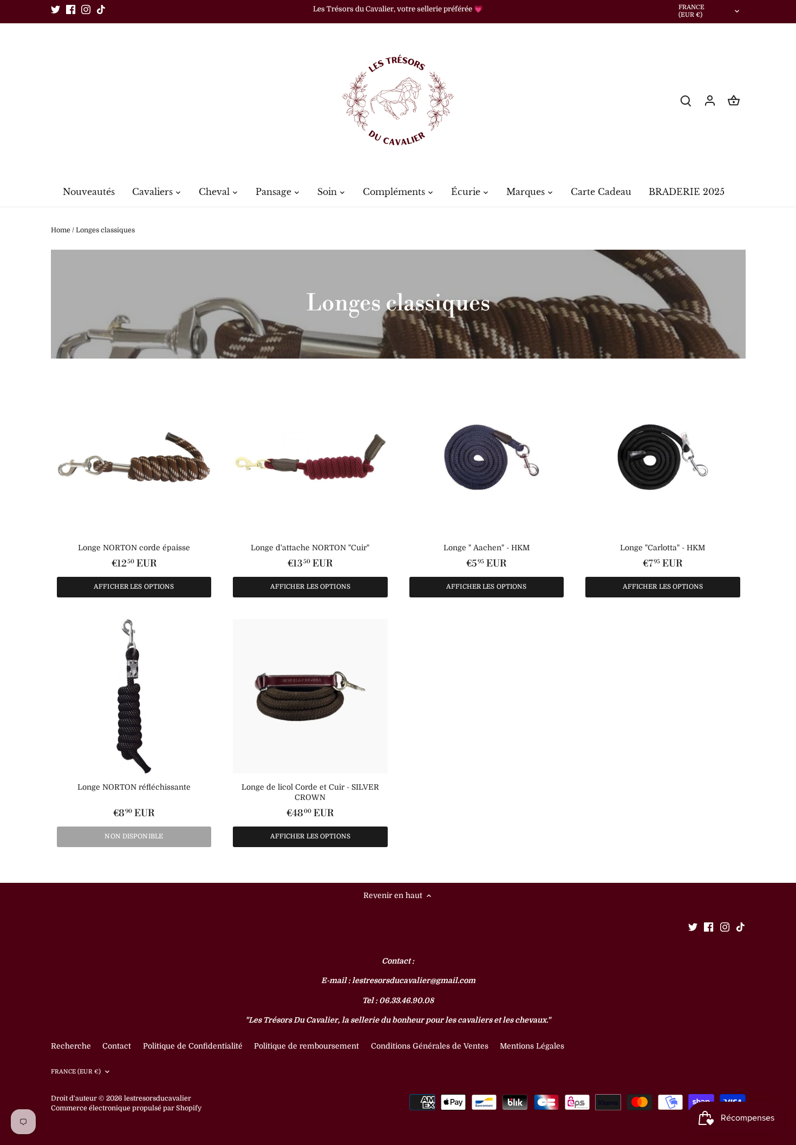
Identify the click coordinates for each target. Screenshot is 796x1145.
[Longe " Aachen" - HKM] (486, 457)
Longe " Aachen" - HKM (486, 547)
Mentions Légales (532, 1046)
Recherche (71, 1046)
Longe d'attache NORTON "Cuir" (310, 547)
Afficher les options (134, 586)
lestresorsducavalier (157, 1098)
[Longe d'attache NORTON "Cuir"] (310, 457)
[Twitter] (55, 9)
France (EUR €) (691, 11)
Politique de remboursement (306, 1046)
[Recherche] (686, 100)
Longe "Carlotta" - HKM (662, 547)
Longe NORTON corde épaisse (134, 547)
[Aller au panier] (733, 100)
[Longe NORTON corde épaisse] (134, 457)
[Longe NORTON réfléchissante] (134, 696)
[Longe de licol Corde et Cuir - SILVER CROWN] (310, 696)
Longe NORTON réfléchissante (134, 787)
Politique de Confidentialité (193, 1046)
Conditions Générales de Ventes (429, 1046)
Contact (117, 1046)
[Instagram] (85, 9)
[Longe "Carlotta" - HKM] (662, 457)
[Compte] (710, 100)
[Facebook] (70, 9)
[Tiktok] (101, 9)
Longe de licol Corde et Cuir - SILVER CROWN (310, 792)
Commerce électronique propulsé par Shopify (126, 1108)
